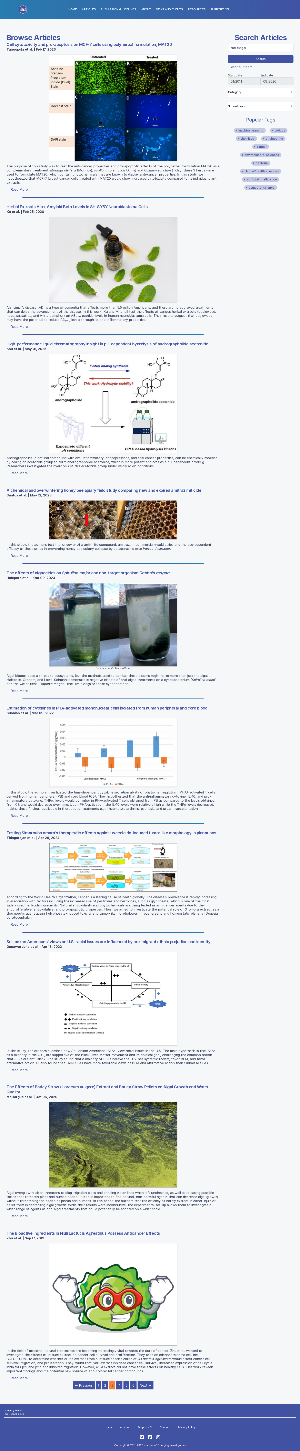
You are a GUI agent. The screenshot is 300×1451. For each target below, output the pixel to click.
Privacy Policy (187, 1427)
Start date (235, 75)
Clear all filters (241, 67)
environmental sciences (261, 155)
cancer (262, 146)
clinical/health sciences (261, 171)
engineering (274, 138)
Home (72, 9)
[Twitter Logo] (142, 1437)
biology (279, 130)
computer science (261, 187)
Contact (165, 1427)
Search (261, 59)
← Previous (84, 1385)
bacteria (262, 163)
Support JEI (145, 1427)
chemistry (247, 138)
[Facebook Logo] (150, 1437)
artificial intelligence (262, 179)
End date (267, 75)
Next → (145, 1385)
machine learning (250, 130)
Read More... (20, 189)
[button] (118, 9)
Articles (89, 9)
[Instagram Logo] (158, 1437)
